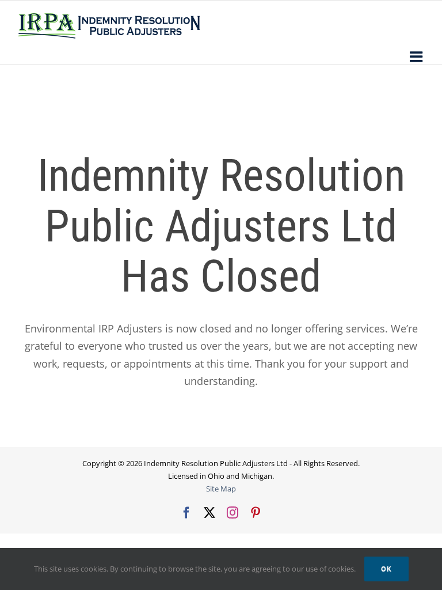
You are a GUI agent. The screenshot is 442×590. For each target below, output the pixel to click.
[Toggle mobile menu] (417, 56)
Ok (386, 569)
